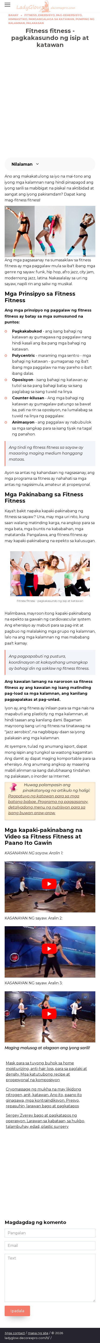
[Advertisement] (50, 103)
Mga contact (15, 1333)
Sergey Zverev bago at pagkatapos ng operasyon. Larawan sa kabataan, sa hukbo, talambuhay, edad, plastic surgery (45, 1121)
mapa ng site (38, 1333)
